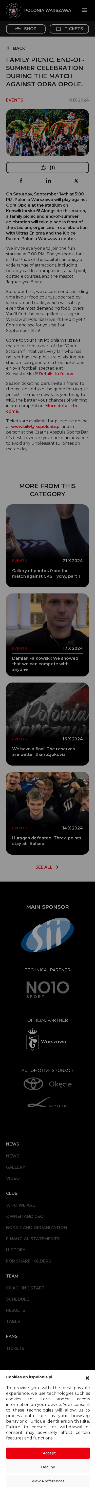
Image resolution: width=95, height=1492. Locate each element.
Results (15, 1310)
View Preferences (48, 1481)
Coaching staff (25, 1288)
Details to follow (56, 373)
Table (13, 1321)
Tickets (15, 1348)
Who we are (20, 1205)
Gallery (15, 1167)
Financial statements (33, 1238)
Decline (48, 1467)
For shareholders (28, 1261)
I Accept (48, 1453)
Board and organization (36, 1227)
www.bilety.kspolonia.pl (36, 426)
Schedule (17, 1299)
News (12, 1156)
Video (13, 1178)
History (15, 1250)
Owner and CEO (25, 1216)
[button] (87, 1377)
